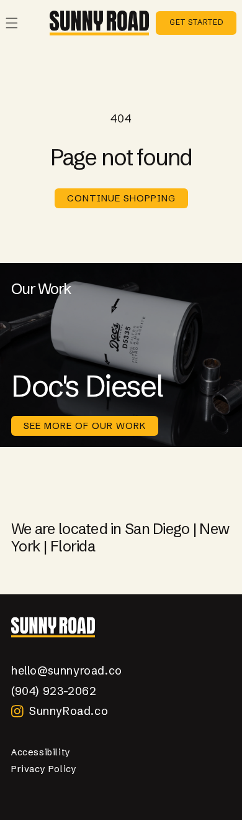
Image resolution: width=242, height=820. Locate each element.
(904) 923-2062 (53, 691)
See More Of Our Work (85, 425)
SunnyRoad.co (68, 711)
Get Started (196, 22)
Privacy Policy (43, 769)
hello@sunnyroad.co (66, 670)
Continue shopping (121, 198)
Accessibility (41, 752)
